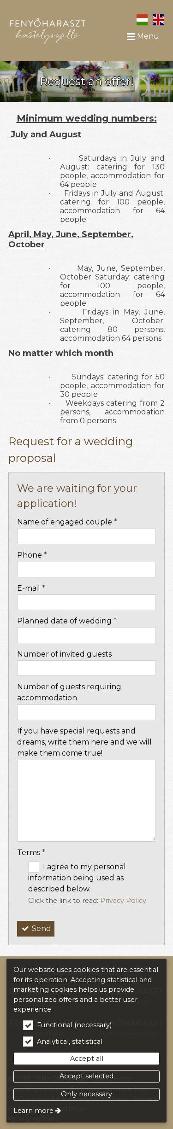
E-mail (31, 588)
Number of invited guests (64, 654)
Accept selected (86, 1076)
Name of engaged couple (67, 522)
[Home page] (47, 28)
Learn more (33, 1110)
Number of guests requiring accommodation (69, 692)
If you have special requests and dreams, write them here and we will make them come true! (84, 742)
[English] (158, 19)
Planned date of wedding (67, 621)
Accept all (86, 1058)
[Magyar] (142, 19)
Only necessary (86, 1094)
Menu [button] (147, 36)
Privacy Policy (123, 900)
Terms (31, 852)
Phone (32, 555)
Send (40, 928)
